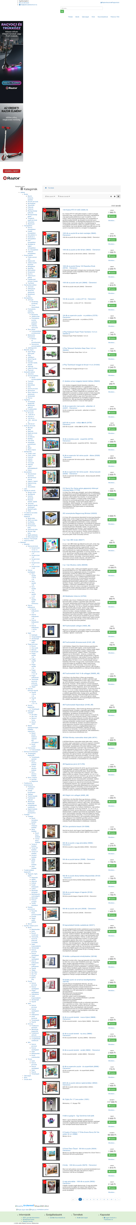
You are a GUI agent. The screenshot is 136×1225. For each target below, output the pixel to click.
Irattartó (30, 459)
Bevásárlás (34, 314)
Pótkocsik (30, 207)
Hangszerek (31, 272)
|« (73, 1199)
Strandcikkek (28, 472)
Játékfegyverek (32, 348)
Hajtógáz (30, 794)
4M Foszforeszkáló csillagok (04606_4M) (76, 626)
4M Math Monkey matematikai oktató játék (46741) (80, 737)
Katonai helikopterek (31, 606)
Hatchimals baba (33, 529)
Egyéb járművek (32, 433)
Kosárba (112, 216)
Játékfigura (31, 357)
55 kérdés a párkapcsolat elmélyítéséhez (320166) (80, 956)
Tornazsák (31, 463)
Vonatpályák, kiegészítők (31, 402)
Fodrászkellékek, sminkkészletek (36, 332)
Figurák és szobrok (29, 490)
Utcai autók (34, 648)
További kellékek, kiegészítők (29, 871)
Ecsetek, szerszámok (31, 908)
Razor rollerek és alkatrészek (33, 393)
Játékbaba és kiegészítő (28, 515)
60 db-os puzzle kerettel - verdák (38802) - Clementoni (81, 1050)
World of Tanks (33, 719)
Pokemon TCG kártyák (30, 539)
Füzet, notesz (32, 455)
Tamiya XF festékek (34, 849)
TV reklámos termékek (30, 513)
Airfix (29, 1042)
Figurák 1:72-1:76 (34, 702)
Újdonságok (85, 17)
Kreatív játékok (28, 255)
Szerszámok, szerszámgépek (36, 345)
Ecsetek (33, 916)
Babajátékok (31, 266)
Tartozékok (31, 222)
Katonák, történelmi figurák (33, 689)
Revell (29, 927)
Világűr (33, 687)
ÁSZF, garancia (27, 1218)
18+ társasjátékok (33, 250)
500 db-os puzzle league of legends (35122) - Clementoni (78, 893)
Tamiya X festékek (34, 845)
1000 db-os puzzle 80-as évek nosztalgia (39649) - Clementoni (80, 234)
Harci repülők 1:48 (33, 583)
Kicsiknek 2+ (31, 237)
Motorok (33, 650)
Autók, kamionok (34, 1017)
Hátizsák (30, 464)
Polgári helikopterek (35, 676)
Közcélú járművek (33, 201)
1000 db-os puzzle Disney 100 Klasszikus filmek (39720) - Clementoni (79, 267)
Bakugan (30, 361)
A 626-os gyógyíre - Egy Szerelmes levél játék (78, 1116)
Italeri (29, 1003)
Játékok (22, 192)
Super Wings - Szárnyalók (32, 352)
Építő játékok (31, 270)
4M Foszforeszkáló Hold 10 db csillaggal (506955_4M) (81, 673)
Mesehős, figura (28, 350)
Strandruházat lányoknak (32, 475)
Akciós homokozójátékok (36, 378)
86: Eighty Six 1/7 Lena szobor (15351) (76, 1099)
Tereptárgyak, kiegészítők (32, 754)
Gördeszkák (31, 396)
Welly (29, 429)
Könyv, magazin (32, 777)
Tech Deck (31, 440)
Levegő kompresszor (31, 791)
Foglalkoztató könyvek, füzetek (33, 280)
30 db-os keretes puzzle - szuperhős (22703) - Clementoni (78, 440)
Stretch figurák (32, 359)
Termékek (51, 188)
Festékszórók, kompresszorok (28, 784)
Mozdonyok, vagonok (31, 406)
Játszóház (31, 374)
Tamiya (30, 1059)
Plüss (29, 355)
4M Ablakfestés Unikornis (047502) (75, 596)
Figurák (33, 968)
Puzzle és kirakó (29, 411)
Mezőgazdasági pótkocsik (32, 212)
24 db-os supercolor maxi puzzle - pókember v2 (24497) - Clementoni (79, 407)
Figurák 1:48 (33, 699)
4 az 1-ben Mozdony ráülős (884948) (75, 565)
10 (111, 1199)
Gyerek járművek (33, 389)
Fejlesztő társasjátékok (32, 252)
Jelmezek (30, 300)
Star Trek (34, 716)
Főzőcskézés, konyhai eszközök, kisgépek (35, 321)
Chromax (30, 1024)
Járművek (30, 287)
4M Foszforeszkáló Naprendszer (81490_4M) (78, 705)
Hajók (29, 633)
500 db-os (31, 416)
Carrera (30, 435)
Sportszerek (31, 390)
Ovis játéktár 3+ (32, 235)
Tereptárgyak (35, 709)
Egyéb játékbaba (33, 535)
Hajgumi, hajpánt (33, 481)
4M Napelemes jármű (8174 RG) (74, 764)
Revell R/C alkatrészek (31, 291)
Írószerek (30, 457)
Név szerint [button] (50, 196)
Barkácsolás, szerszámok (31, 336)
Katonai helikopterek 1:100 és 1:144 (35, 628)
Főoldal (70, 17)
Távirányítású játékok (30, 285)
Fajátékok (27, 400)
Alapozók (34, 881)
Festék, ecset (32, 453)
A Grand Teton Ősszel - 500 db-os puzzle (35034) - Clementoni (80, 1149)
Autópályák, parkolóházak (32, 443)
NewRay (30, 439)
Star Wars (34, 714)
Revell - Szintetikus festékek (34, 820)
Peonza (30, 398)
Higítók (33, 879)
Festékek (26, 814)
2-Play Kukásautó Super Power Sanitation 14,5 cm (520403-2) (80, 333)
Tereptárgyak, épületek (35, 758)
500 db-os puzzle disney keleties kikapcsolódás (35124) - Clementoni (81, 876)
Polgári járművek (33, 644)
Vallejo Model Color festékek (33, 861)
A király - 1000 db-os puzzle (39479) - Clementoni (80, 1165)
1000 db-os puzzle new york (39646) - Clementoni (80, 283)
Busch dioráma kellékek (33, 762)
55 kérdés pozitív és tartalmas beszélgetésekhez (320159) (79, 980)
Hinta (29, 387)
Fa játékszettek (32, 409)
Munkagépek (31, 203)
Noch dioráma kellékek (33, 774)
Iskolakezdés (28, 451)
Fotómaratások (35, 750)
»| (115, 1199)
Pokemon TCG (115, 17)
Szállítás (52, 1218)
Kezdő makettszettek (35, 1056)
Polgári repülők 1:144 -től (34, 672)
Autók (33, 931)
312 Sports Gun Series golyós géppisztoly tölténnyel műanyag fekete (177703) (80, 489)
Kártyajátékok (32, 239)
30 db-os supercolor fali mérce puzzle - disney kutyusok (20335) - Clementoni (81, 473)
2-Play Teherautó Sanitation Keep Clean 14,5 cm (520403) (79, 349)
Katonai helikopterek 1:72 (35, 622)
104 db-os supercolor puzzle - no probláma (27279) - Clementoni (81, 316)
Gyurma (30, 274)
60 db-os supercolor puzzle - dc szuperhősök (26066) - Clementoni (81, 1067)
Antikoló (33, 883)
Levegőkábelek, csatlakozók (32, 806)
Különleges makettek (31, 712)
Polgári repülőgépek (35, 958)
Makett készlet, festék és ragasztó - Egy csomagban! (35, 737)
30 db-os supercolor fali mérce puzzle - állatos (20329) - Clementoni (81, 456)
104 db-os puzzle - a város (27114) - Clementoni (79, 299)
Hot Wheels (31, 437)
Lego (25, 489)
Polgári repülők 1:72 (33, 666)
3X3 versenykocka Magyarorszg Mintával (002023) (80, 513)
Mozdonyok (34, 651)
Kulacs (30, 470)
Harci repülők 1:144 (33, 594)
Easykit (33, 976)
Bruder (26, 194)
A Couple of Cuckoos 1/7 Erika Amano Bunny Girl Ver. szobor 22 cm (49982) (81, 1133)
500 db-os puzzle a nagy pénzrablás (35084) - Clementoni (78, 844)
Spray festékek (33, 830)
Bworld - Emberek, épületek (30, 198)
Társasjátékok (28, 226)
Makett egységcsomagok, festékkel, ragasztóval (33, 728)
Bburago (30, 427)
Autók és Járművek (29, 426)
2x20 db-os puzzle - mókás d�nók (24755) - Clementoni (78, 423)
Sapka (29, 485)
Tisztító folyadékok (34, 904)
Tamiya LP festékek (34, 852)
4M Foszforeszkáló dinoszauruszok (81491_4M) (79, 642)
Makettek (23, 542)
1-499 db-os (31, 414)
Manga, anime (32, 492)
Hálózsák (30, 366)
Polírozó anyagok (33, 900)
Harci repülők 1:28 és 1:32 (33, 576)
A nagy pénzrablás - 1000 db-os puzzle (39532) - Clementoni (79, 1182)
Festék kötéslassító (34, 886)
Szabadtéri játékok (29, 372)
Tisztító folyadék (32, 796)
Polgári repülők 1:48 (33, 661)
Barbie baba (31, 518)
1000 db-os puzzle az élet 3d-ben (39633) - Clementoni (81, 250)
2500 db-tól (31, 424)
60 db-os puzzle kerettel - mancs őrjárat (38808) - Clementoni (79, 1018)
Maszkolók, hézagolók (34, 891)
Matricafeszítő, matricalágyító (35, 895)
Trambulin (31, 381)
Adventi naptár (33, 723)
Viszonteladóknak (103, 17)
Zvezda (30, 981)
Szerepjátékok (28, 298)
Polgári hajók (33, 641)
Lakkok (33, 889)
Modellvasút (31, 294)
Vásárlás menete (28, 1221)
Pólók (29, 511)
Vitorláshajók (35, 639)
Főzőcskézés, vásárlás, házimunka (32, 311)
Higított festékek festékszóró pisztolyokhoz (32, 811)
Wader (30, 448)
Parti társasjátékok (32, 241)
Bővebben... (111, 220)
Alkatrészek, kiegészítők (31, 802)
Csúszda (30, 383)
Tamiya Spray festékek (37, 840)
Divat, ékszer (31, 329)
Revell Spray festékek (37, 835)
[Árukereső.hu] (28, 1206)
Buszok (33, 646)
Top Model (31, 283)
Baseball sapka (32, 509)
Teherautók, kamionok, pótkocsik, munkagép (34, 682)
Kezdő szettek (33, 745)
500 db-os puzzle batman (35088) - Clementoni (79, 859)
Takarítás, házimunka (34, 326)
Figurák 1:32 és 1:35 (33, 694)
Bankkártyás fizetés (28, 1219)
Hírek (93, 17)
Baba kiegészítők (33, 537)
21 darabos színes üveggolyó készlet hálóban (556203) (81, 381)
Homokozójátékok (33, 376)
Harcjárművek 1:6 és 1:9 (35, 549)
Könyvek (33, 779)
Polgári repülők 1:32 (33, 655)
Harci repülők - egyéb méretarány (34, 600)
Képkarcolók (31, 261)
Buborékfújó (31, 385)
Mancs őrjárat (32, 450)
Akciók (77, 17)
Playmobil (30, 370)
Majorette (30, 431)
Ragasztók (34, 877)
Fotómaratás (31, 748)
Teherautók (31, 205)
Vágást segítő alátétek (33, 920)
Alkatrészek (31, 224)
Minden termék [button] (64, 196)
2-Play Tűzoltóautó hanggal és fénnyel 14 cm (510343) (81, 365)
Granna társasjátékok (32, 228)
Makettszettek (35, 929)
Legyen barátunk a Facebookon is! (110, 1218)
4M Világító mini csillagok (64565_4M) (76, 795)
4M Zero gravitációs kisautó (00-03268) (76, 826)
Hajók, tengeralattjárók (36, 945)
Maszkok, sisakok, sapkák (32, 500)
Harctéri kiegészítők (31, 706)
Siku (29, 446)
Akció (25, 1077)
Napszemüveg (32, 483)
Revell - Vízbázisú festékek (34, 825)
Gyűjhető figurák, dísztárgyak (33, 506)
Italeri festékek (33, 867)
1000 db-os (31, 418)
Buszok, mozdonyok (34, 934)
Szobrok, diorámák (30, 497)
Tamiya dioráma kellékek (33, 768)
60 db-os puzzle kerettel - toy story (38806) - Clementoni (78, 1034)
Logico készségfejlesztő (32, 467)
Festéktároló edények (31, 799)
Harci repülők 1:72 (33, 588)
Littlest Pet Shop (32, 368)
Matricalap (34, 898)
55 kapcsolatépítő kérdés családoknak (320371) (79, 925)
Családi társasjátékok (32, 232)
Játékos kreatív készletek (32, 263)
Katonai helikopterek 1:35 (35, 611)
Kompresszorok (36, 1037)
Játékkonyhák (35, 316)
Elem (29, 296)
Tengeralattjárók (36, 637)
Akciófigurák (31, 494)
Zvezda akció (28, 1079)
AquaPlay (30, 268)
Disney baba (31, 524)
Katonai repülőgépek (31, 571)
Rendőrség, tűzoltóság (34, 302)
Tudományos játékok (31, 276)
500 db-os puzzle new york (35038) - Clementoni (79, 909)
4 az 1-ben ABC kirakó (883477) (74, 540)
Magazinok (34, 781)
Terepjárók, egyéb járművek (32, 219)
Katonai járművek (33, 546)
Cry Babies (31, 522)
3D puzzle (31, 413)
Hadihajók (34, 635)
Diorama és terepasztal (31, 751)
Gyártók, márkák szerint (31, 926)
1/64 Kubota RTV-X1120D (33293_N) (75, 210)
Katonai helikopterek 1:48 (35, 616)
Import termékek (29, 540)
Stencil (30, 924)
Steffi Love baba (32, 520)
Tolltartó (30, 461)
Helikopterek (31, 289)
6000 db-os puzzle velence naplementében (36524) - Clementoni (80, 1084)
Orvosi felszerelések (35, 306)
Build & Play (33, 978)
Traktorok (30, 209)
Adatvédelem (36, 1218)
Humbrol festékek (33, 856)
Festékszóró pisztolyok (31, 788)
